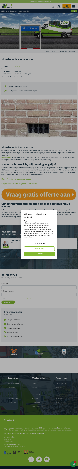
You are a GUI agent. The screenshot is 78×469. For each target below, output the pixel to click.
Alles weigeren (39, 248)
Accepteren (39, 254)
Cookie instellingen (39, 243)
